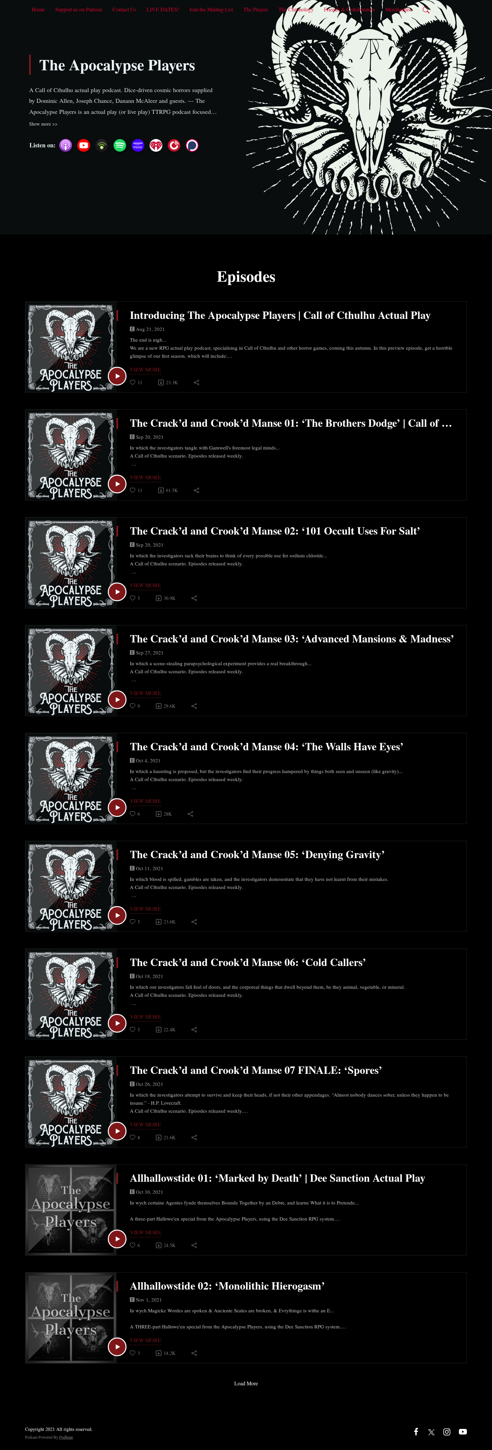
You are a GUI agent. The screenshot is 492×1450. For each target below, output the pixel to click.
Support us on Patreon (78, 9)
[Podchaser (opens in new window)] (192, 145)
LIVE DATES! (163, 9)
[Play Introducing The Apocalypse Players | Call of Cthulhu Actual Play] (117, 376)
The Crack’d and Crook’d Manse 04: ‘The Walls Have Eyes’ (267, 746)
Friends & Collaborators (349, 9)
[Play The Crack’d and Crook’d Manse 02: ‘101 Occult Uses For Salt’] (117, 591)
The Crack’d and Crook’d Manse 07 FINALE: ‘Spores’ (256, 1070)
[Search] (426, 9)
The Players (255, 9)
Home (38, 9)
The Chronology (296, 9)
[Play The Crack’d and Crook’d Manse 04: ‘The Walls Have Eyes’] (117, 807)
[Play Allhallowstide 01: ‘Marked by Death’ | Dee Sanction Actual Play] (117, 1239)
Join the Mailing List (211, 9)
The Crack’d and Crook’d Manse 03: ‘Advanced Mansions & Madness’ (292, 638)
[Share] (197, 382)
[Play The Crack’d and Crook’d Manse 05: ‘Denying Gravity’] (117, 915)
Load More (246, 1383)
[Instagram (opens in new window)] (447, 1430)
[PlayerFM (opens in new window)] (174, 145)
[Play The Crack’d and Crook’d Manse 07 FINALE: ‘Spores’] (117, 1131)
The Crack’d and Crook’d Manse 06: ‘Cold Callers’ (248, 962)
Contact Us (124, 9)
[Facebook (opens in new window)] (416, 1430)
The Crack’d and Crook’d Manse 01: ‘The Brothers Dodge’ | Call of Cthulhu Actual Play (293, 423)
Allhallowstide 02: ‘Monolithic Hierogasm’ (227, 1286)
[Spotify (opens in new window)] (119, 145)
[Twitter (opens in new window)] (431, 1430)
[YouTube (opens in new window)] (83, 145)
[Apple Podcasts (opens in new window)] (65, 145)
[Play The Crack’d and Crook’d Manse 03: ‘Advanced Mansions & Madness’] (117, 699)
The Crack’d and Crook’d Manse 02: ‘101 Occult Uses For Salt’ (275, 531)
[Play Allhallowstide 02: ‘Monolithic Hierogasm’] (117, 1346)
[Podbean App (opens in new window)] (101, 145)
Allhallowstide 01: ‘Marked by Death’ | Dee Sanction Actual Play (277, 1178)
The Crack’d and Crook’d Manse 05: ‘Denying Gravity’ (257, 854)
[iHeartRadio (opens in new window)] (156, 145)
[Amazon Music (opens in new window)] (138, 145)
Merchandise (398, 9)
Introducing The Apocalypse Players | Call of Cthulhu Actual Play (280, 315)
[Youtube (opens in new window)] (463, 1430)
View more (145, 369)
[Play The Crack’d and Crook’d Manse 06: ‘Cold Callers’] (117, 1023)
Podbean (66, 1437)
